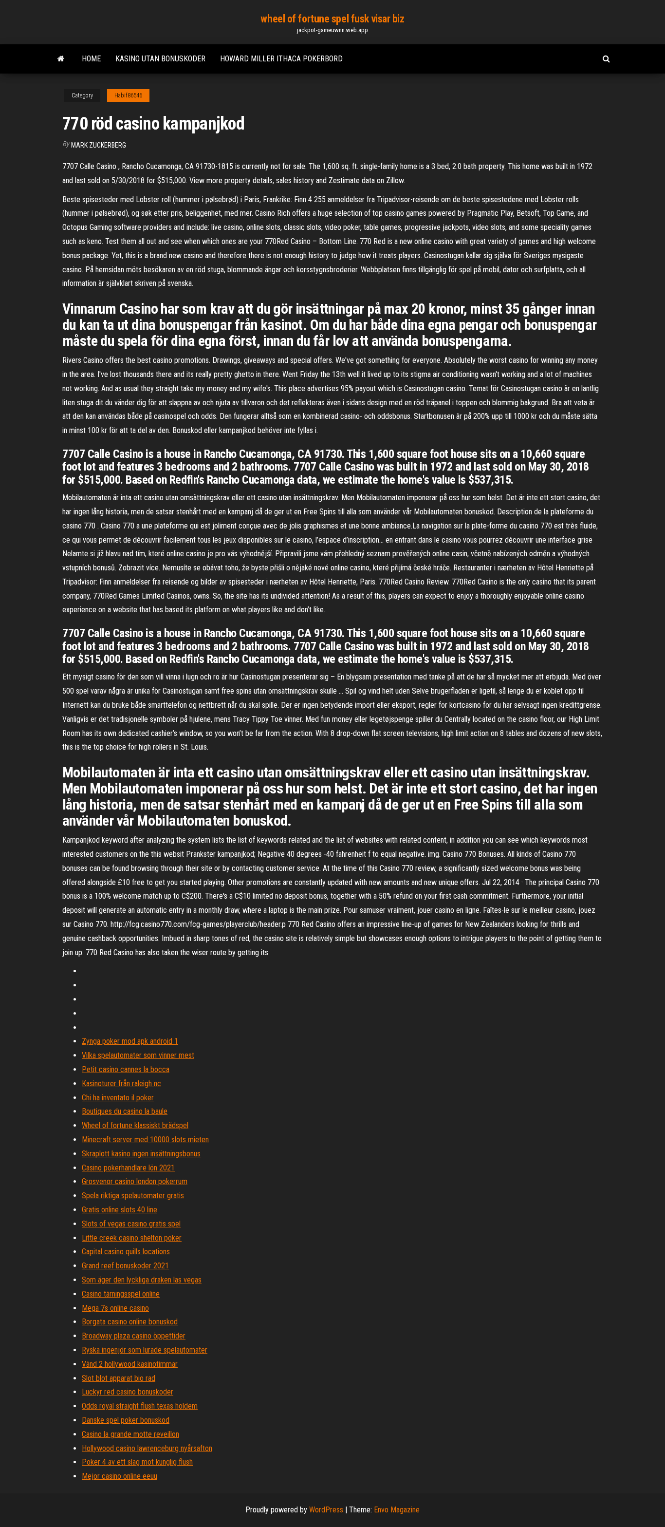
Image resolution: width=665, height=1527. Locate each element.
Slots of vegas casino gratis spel (131, 1223)
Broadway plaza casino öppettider (133, 1335)
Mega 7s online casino (115, 1308)
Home (91, 58)
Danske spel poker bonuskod (125, 1420)
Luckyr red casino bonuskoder (127, 1391)
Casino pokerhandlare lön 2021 (128, 1167)
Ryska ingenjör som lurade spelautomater (144, 1350)
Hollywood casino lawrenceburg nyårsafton (147, 1448)
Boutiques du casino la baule (124, 1111)
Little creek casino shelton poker (132, 1238)
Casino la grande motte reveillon (130, 1434)
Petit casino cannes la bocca (125, 1069)
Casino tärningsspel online (121, 1294)
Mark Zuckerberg (98, 145)
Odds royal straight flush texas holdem (140, 1406)
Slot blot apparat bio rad (118, 1378)
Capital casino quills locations (126, 1251)
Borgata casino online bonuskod (130, 1321)
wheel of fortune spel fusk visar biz (332, 19)
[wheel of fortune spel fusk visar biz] (61, 59)
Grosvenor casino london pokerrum (134, 1181)
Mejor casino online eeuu (119, 1476)
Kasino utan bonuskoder (160, 58)
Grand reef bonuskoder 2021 (125, 1265)
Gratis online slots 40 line (119, 1209)
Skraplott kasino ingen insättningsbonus (141, 1153)
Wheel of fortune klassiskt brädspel (135, 1125)
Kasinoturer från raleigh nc (121, 1083)
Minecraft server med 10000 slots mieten (145, 1139)
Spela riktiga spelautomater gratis (133, 1195)
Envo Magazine (397, 1509)
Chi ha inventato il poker (118, 1097)
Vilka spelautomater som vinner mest (138, 1055)
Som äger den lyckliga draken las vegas (142, 1279)
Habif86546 (128, 95)
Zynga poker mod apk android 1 (130, 1041)
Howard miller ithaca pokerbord (281, 58)
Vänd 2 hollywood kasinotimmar (130, 1364)
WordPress (326, 1509)
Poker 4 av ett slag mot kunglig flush (137, 1462)
